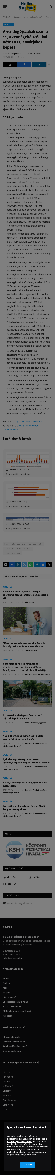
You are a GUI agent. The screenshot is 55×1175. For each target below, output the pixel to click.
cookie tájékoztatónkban (19, 1141)
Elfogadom (27, 1165)
